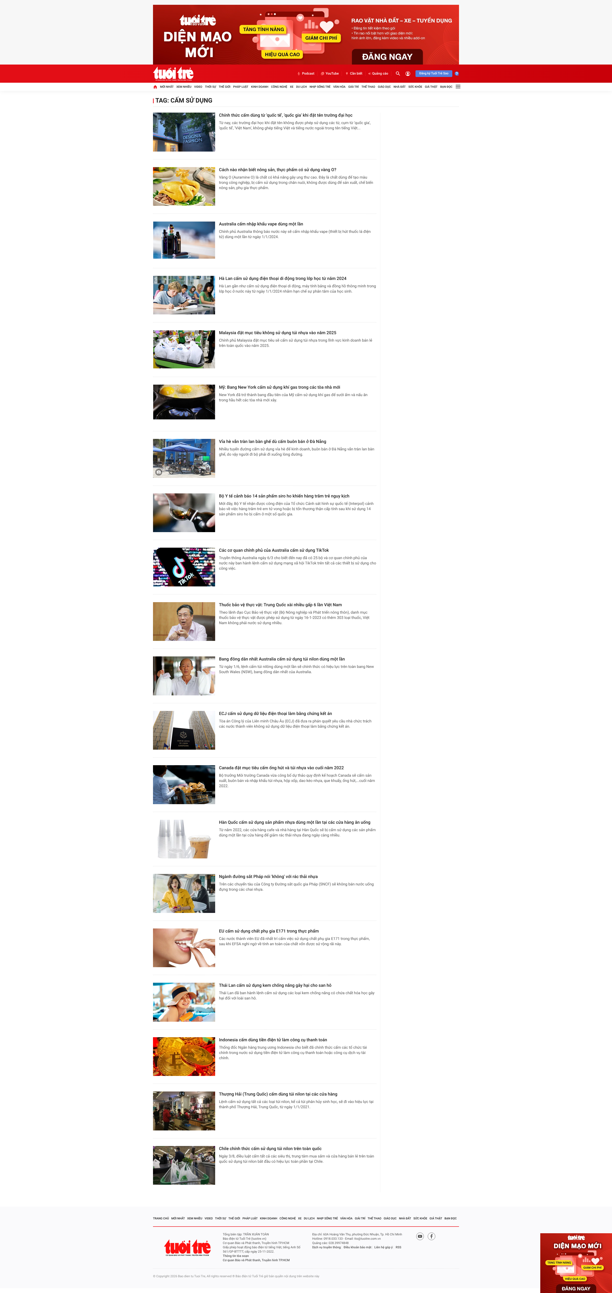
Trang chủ (161, 1218)
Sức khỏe (415, 86)
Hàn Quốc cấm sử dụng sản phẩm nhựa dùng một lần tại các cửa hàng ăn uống (294, 822)
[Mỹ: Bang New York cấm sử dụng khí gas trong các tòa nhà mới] (184, 404)
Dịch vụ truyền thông (326, 1247)
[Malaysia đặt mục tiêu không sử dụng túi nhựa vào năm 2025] (184, 349)
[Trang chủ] (155, 87)
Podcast (308, 74)
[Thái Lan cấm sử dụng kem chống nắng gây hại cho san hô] (184, 1002)
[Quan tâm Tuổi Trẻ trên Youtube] (420, 1236)
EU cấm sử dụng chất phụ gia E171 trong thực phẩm (269, 931)
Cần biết (356, 74)
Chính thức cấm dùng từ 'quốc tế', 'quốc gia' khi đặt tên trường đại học (285, 115)
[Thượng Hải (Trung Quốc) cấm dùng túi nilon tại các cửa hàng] (184, 1110)
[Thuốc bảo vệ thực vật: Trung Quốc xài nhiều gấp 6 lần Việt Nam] (184, 621)
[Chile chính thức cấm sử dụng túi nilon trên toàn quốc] (184, 1165)
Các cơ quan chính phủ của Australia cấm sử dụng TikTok (274, 550)
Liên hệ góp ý (383, 1247)
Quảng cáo (380, 74)
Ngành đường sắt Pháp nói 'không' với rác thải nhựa (268, 876)
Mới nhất (167, 86)
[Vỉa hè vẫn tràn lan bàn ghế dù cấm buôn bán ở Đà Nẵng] (184, 458)
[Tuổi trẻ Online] (188, 1247)
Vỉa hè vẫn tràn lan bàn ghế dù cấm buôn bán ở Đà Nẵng (272, 441)
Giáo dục (384, 86)
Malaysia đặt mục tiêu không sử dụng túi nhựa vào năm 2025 (277, 332)
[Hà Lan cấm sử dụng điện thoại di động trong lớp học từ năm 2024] (184, 295)
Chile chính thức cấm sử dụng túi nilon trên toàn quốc (270, 1148)
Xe (291, 86)
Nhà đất (399, 86)
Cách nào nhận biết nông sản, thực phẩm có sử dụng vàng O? (277, 169)
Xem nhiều (183, 86)
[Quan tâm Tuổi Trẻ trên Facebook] (431, 1236)
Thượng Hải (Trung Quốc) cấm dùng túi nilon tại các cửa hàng (278, 1094)
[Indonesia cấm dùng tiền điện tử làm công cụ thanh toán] (184, 1056)
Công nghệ (279, 86)
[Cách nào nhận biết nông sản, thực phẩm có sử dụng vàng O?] (184, 186)
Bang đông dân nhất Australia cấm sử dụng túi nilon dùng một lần (282, 659)
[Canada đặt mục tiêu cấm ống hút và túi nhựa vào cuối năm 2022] (184, 784)
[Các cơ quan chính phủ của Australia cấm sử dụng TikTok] (184, 567)
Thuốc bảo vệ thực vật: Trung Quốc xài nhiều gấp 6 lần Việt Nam (280, 604)
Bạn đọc (446, 86)
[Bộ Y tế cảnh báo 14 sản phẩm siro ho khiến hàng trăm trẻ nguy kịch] (184, 512)
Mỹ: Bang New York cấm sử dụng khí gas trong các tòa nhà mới (279, 387)
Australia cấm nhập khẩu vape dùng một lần (261, 224)
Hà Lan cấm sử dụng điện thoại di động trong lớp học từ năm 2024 (282, 278)
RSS (398, 1247)
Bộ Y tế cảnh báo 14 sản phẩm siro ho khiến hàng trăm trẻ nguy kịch (284, 496)
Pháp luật (240, 86)
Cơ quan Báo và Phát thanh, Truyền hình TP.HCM (256, 1260)
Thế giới (224, 86)
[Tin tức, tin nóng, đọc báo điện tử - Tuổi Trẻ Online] (173, 73)
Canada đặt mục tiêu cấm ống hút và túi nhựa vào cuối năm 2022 (281, 767)
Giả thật (431, 86)
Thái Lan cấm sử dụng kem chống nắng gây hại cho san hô (275, 985)
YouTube (332, 74)
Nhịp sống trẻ (320, 86)
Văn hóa (339, 86)
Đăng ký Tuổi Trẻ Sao (433, 73)
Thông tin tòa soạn (236, 1256)
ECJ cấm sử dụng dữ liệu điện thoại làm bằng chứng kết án (275, 713)
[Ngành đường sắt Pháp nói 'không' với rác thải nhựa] (184, 893)
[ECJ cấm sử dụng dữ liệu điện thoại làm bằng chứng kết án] (184, 730)
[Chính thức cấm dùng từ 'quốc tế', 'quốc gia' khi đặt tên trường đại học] (184, 132)
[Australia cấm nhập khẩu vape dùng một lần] (184, 240)
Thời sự (210, 86)
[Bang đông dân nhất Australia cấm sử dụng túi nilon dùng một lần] (184, 675)
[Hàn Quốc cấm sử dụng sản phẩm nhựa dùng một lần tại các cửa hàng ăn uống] (184, 839)
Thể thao (368, 86)
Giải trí (353, 86)
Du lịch (301, 86)
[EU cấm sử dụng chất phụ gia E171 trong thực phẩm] (184, 947)
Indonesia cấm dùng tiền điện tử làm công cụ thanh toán (273, 1039)
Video (198, 86)
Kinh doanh (259, 86)
